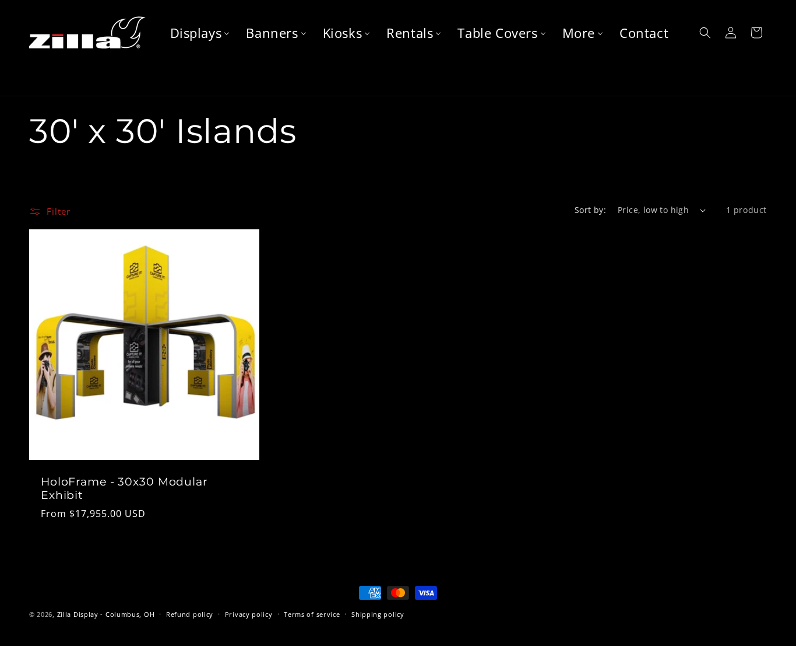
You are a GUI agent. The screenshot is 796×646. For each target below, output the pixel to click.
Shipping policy (377, 614)
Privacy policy (249, 614)
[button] (705, 33)
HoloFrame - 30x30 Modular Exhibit (124, 489)
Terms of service (312, 614)
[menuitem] (200, 33)
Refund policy (189, 614)
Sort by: (590, 209)
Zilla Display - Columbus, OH (106, 614)
